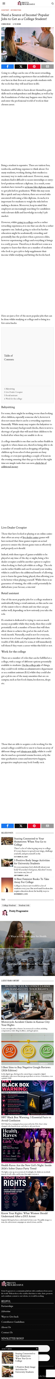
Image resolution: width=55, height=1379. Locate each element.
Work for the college (14, 398)
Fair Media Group (41, 1376)
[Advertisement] (27, 136)
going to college (25, 222)
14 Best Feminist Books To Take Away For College (31, 881)
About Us (6, 1327)
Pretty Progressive (18, 911)
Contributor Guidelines (12, 1321)
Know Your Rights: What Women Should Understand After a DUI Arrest (24, 1215)
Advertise (5, 1311)
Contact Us (7, 1332)
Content (5, 10)
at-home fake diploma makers (39, 187)
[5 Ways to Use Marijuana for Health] (27, 934)
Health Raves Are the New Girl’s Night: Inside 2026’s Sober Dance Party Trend (26, 1167)
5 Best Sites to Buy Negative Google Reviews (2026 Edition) (26, 1069)
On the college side (31, 665)
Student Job (24, 905)
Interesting (16, 10)
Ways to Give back (10, 1316)
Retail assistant (12, 395)
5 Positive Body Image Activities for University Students (32, 862)
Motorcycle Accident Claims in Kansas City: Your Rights (25, 1023)
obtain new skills (28, 751)
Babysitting (10, 388)
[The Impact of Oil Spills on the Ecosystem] (27, 962)
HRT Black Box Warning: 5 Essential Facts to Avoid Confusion (26, 1119)
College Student (9, 905)
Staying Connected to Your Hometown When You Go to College (30, 841)
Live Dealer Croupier (14, 392)
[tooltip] (7, 66)
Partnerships (7, 1306)
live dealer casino (31, 537)
